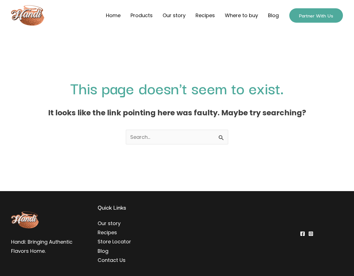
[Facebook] (302, 233)
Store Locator (114, 241)
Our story (174, 15)
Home (113, 15)
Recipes (205, 15)
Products (142, 15)
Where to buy (241, 15)
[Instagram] (310, 233)
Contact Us (112, 260)
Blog (273, 15)
